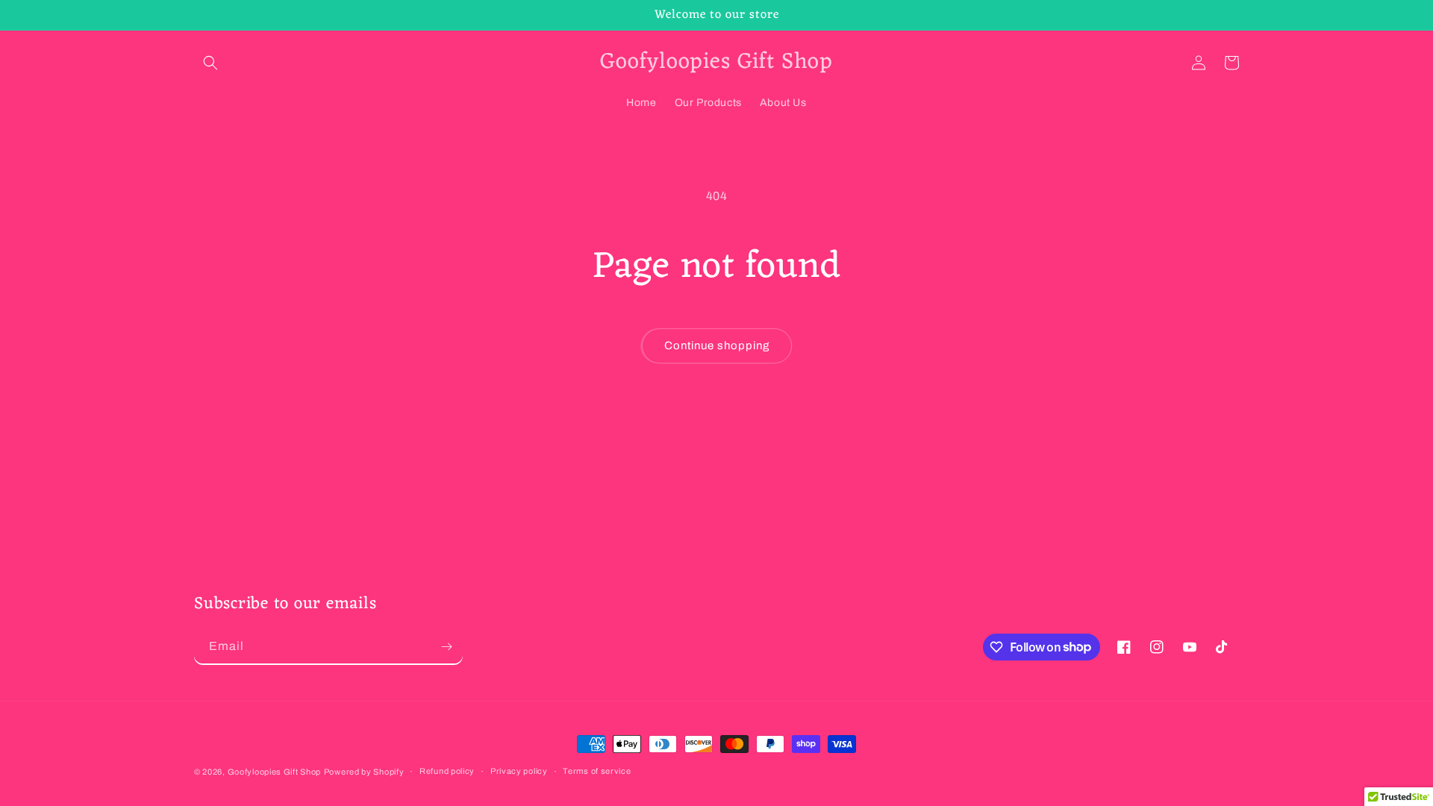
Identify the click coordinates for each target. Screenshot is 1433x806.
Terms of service (597, 770)
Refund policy (447, 770)
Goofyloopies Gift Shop (274, 771)
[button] (210, 62)
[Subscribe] (446, 646)
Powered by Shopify (364, 771)
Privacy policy (519, 770)
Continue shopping (716, 346)
